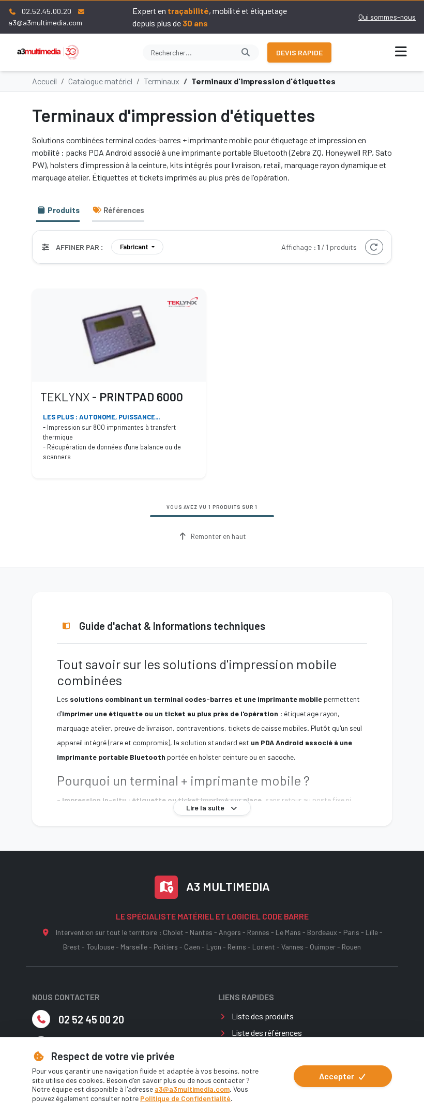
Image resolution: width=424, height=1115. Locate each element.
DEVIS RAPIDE (299, 52)
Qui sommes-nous (387, 16)
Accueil (44, 81)
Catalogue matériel (100, 81)
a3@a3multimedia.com (192, 1088)
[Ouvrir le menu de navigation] (401, 52)
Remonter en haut (217, 536)
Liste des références (267, 1032)
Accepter (337, 1076)
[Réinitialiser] (374, 247)
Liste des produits (263, 1016)
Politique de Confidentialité (185, 1098)
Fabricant (135, 247)
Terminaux (161, 81)
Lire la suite (206, 807)
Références (123, 210)
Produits (63, 210)
